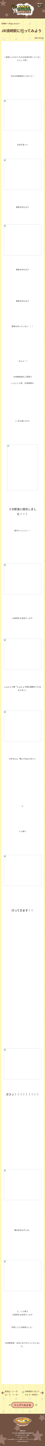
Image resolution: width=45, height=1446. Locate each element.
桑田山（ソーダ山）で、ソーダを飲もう (12, 1393)
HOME (4, 23)
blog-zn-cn (13, 23)
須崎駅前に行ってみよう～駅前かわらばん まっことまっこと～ (32, 1393)
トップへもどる (22, 1405)
